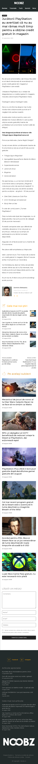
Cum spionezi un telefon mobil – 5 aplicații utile (18, 687)
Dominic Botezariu (20, 288)
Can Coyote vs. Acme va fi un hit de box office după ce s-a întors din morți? (15, 324)
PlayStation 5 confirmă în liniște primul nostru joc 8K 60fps (9, 362)
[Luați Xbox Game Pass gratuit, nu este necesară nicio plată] (19, 562)
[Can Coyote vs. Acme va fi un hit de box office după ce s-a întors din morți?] (33, 325)
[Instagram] (17, 295)
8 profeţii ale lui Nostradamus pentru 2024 (16, 671)
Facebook (15, 660)
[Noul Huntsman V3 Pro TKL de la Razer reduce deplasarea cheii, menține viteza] (33, 344)
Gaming (4, 15)
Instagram (28, 660)
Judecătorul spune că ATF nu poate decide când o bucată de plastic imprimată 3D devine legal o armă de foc (15, 314)
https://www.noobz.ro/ (20, 290)
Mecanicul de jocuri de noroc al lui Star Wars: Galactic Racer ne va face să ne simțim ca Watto (15, 334)
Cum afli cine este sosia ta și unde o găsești (17, 676)
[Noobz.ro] (19, 2)
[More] (30, 71)
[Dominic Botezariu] (7, 292)
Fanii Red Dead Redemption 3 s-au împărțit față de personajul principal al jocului (28, 364)
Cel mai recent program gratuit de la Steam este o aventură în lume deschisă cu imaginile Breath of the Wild (17, 506)
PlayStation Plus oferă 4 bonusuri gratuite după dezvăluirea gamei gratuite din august (19, 471)
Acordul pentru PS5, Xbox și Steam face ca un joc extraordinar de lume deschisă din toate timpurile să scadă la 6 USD (19, 542)
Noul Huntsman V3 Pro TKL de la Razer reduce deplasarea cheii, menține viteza (14, 344)
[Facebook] (14, 295)
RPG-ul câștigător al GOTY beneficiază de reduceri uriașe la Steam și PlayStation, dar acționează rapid (18, 437)
